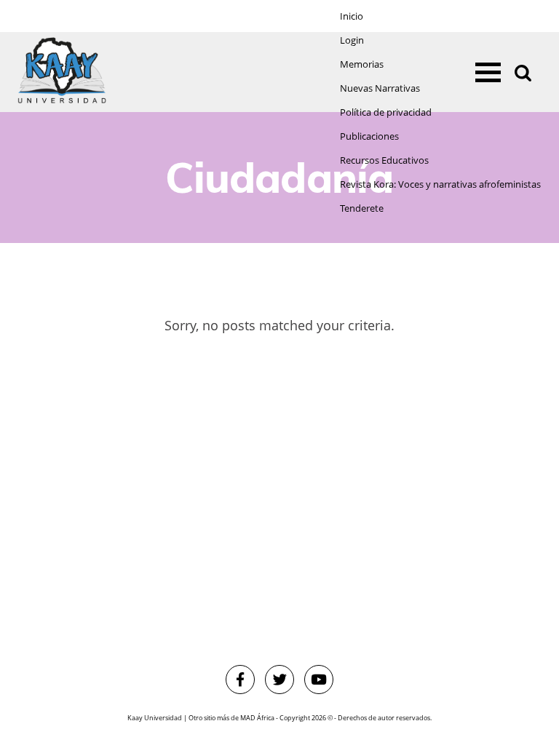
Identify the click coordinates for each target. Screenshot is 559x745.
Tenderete (362, 208)
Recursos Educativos (384, 160)
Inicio (351, 16)
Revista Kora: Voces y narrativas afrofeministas (440, 184)
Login (352, 40)
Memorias (362, 64)
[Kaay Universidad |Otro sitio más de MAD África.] (62, 72)
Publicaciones (369, 136)
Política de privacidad (386, 112)
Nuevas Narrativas (380, 88)
